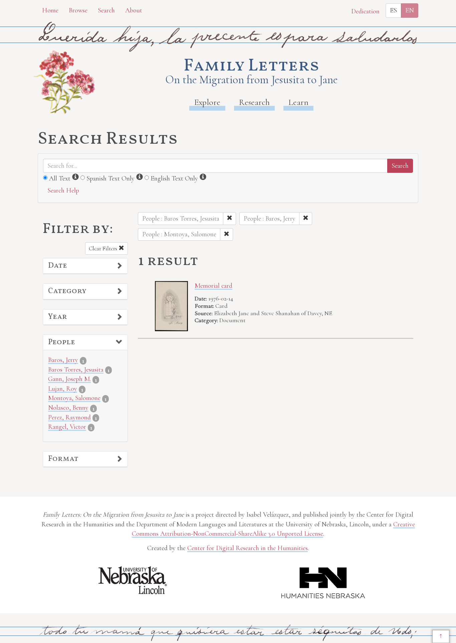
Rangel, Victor (67, 427)
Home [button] (50, 10)
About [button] (133, 10)
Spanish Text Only (110, 178)
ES (393, 10)
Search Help (63, 190)
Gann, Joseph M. (69, 379)
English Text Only (174, 178)
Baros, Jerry (63, 360)
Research (254, 102)
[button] (85, 266)
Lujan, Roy (62, 389)
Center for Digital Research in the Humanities (247, 548)
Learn (298, 102)
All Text (59, 178)
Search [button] (106, 10)
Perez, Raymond (69, 417)
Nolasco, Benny (68, 408)
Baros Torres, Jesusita (75, 370)
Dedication (365, 11)
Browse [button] (78, 10)
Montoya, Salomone (74, 398)
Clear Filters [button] (104, 248)
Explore (207, 102)
